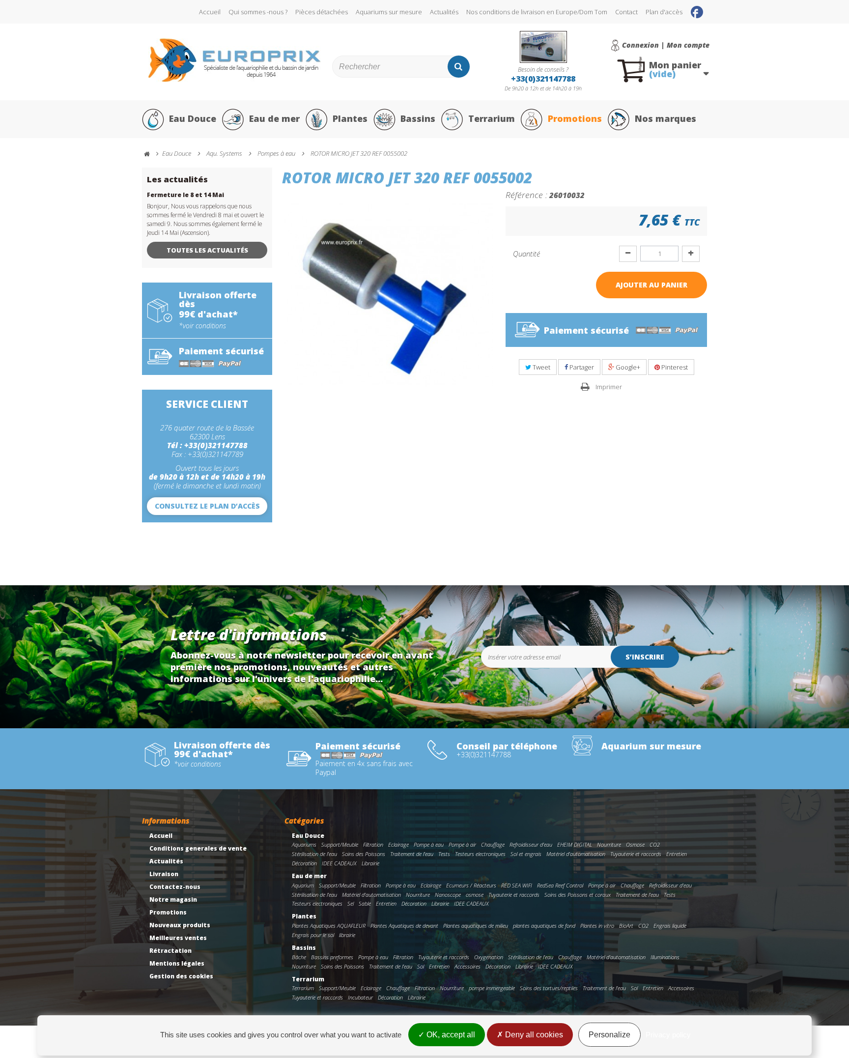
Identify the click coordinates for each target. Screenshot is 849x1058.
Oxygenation (488, 957)
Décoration (304, 863)
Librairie (370, 863)
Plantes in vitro (597, 925)
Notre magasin (173, 899)
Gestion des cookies (181, 976)
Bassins (417, 118)
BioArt (626, 925)
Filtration (373, 844)
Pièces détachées (321, 11)
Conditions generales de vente (198, 848)
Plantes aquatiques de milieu (475, 925)
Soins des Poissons (363, 854)
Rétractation (170, 950)
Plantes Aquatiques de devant (404, 925)
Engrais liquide (669, 925)
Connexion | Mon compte (665, 45)
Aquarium (303, 885)
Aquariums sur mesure (389, 11)
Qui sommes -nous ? (257, 11)
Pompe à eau (429, 844)
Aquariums (304, 844)
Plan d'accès (664, 11)
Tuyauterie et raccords (635, 854)
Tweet (540, 367)
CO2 (655, 844)
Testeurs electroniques (480, 854)
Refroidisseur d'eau (530, 844)
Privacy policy (668, 1034)
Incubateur (360, 997)
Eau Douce (192, 118)
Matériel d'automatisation (575, 854)
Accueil (210, 11)
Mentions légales (176, 963)
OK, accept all (449, 1034)
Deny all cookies (533, 1034)
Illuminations (665, 957)
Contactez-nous (174, 887)
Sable (365, 903)
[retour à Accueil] (151, 154)
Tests (444, 854)
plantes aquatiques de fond (544, 925)
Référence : (526, 194)
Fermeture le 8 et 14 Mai (185, 195)
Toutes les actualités (207, 250)
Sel (350, 903)
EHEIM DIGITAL (574, 844)
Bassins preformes (332, 957)
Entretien (676, 854)
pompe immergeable (492, 988)
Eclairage (398, 844)
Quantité (526, 253)
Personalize (609, 1034)
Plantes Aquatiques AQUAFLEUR (329, 925)
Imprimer (608, 386)
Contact (626, 11)
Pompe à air (462, 844)
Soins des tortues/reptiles (549, 988)
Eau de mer (274, 118)
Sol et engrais (525, 854)
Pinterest (674, 367)
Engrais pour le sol (313, 935)
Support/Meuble (339, 844)
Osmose (635, 844)
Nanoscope (448, 894)
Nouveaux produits (179, 925)
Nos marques (665, 118)
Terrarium (491, 118)
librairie (347, 935)
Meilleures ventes (178, 938)
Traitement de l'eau (411, 854)
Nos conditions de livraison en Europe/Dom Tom (536, 11)
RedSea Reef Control (560, 885)
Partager (581, 367)
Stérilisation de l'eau (314, 854)
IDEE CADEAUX (339, 863)
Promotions (575, 118)
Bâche (299, 957)
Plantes (350, 118)
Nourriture (609, 844)
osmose (474, 894)
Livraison (163, 874)
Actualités (444, 11)
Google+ (627, 367)
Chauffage (493, 844)
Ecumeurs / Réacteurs (471, 885)
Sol (420, 966)
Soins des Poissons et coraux (577, 894)
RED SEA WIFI (516, 885)
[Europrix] (234, 60)
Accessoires (467, 966)
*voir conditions (202, 325)
